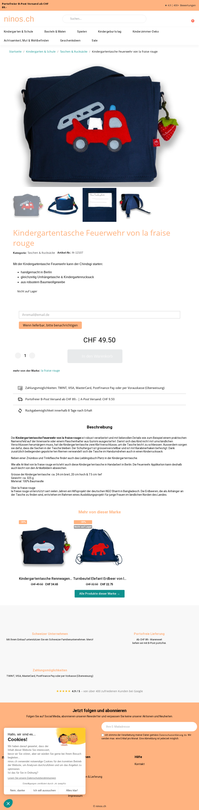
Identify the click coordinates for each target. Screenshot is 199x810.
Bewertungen (188, 5)
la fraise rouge (50, 370)
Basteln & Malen (55, 31)
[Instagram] (34, 727)
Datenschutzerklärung (171, 735)
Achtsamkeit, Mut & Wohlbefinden (26, 40)
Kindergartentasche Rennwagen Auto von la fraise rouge (44, 580)
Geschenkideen (70, 40)
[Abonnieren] (192, 726)
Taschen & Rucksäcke (41, 253)
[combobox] (104, 19)
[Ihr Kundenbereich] (185, 18)
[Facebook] (44, 727)
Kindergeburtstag (109, 31)
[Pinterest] (66, 727)
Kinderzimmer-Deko (146, 31)
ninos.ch (19, 19)
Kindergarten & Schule (18, 31)
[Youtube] (55, 727)
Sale (95, 40)
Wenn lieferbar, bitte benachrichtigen (50, 325)
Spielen (82, 31)
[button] (184, 123)
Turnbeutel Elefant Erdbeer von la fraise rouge (99, 580)
